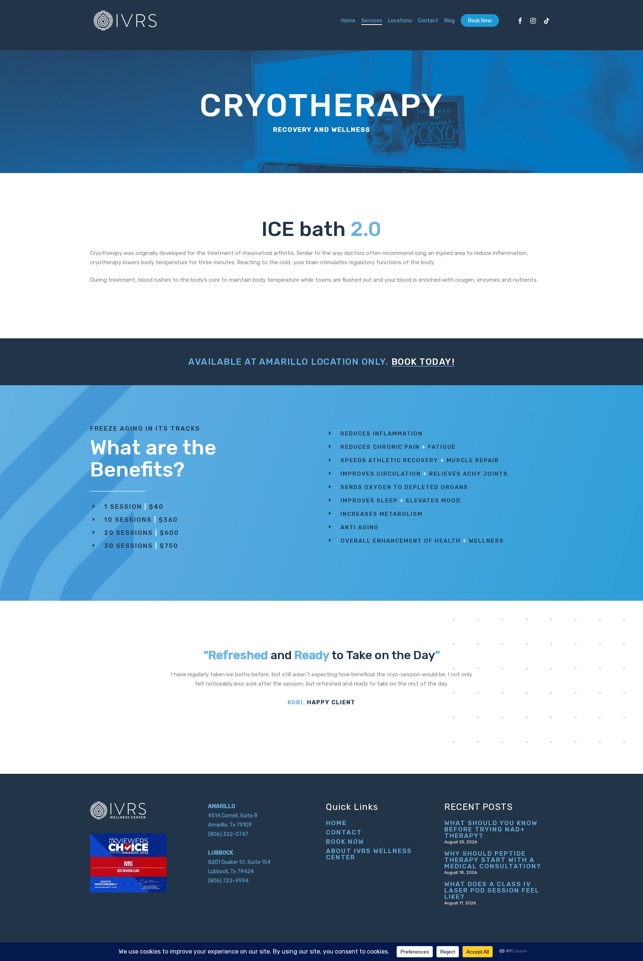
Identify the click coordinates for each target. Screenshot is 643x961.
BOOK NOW (345, 842)
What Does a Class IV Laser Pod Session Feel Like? (492, 890)
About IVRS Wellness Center (369, 854)
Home (336, 823)
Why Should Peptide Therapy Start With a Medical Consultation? (492, 859)
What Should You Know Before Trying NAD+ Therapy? (491, 829)
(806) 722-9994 (228, 881)
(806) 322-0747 (228, 834)
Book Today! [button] (423, 362)
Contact (344, 832)
